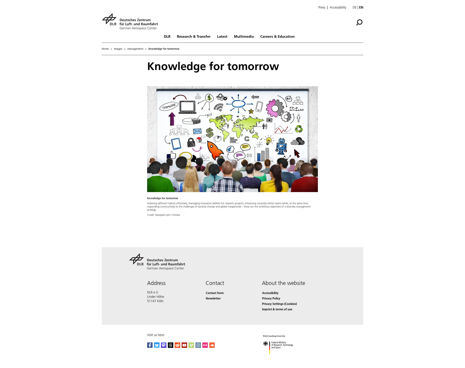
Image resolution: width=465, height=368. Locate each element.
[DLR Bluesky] (156, 347)
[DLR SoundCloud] (212, 347)
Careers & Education (277, 36)
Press (321, 7)
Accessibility (338, 7)
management (135, 49)
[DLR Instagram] (198, 347)
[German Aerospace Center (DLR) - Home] (131, 21)
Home (105, 49)
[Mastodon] (163, 347)
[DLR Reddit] (177, 347)
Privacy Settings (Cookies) (279, 304)
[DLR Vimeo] (191, 347)
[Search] (359, 22)
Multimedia (244, 36)
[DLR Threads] (170, 347)
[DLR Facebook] (150, 347)
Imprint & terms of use (277, 309)
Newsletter (213, 298)
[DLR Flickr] (205, 347)
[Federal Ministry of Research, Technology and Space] (283, 358)
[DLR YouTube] (184, 347)
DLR (167, 36)
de (355, 7)
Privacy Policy (271, 298)
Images (118, 49)
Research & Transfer (194, 36)
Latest (222, 36)
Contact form (215, 293)
